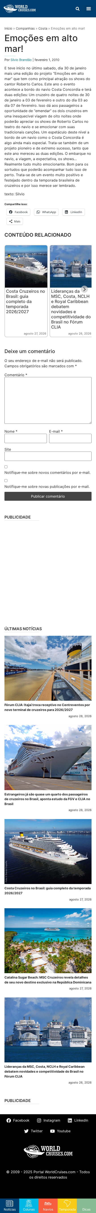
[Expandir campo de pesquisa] (77, 8)
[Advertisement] (48, 572)
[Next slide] (84, 289)
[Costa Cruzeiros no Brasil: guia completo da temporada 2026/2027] (48, 851)
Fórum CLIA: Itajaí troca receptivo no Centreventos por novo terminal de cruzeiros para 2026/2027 (47, 707)
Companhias (25, 28)
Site (7, 449)
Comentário (15, 375)
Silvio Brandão (21, 60)
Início (8, 28)
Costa (42, 28)
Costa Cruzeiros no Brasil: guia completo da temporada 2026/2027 (25, 301)
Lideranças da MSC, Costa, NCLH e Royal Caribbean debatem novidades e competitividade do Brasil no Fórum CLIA (71, 309)
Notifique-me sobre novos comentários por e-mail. (47, 472)
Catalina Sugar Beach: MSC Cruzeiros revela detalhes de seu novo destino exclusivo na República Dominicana (47, 979)
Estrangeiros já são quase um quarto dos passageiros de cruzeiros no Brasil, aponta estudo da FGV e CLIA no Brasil (47, 799)
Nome (10, 431)
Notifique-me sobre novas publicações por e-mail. (47, 486)
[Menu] (89, 8)
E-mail (56, 431)
